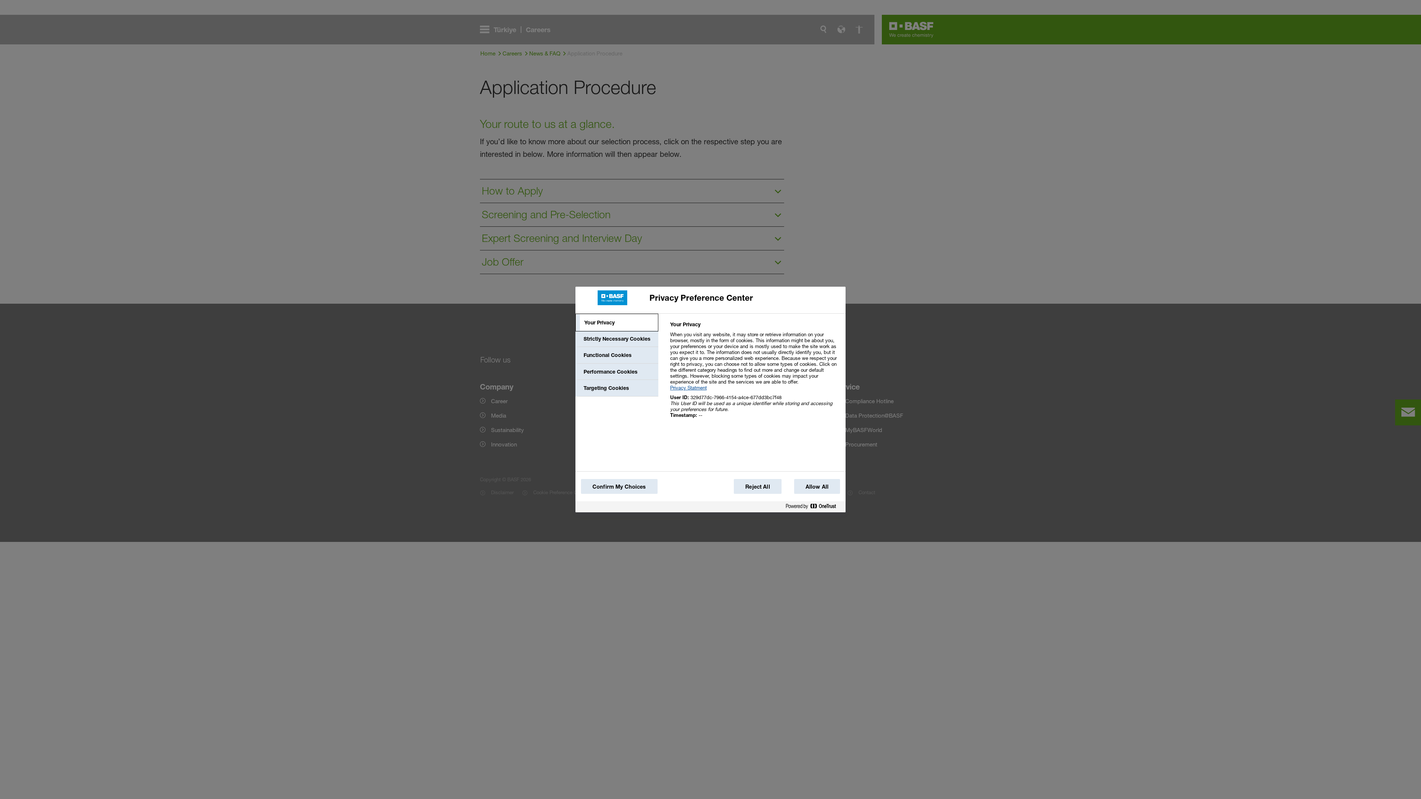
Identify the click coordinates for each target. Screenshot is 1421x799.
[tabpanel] (754, 374)
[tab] (617, 322)
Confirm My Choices (619, 486)
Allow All (817, 486)
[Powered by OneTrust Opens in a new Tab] (814, 506)
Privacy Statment (688, 388)
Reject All (757, 486)
